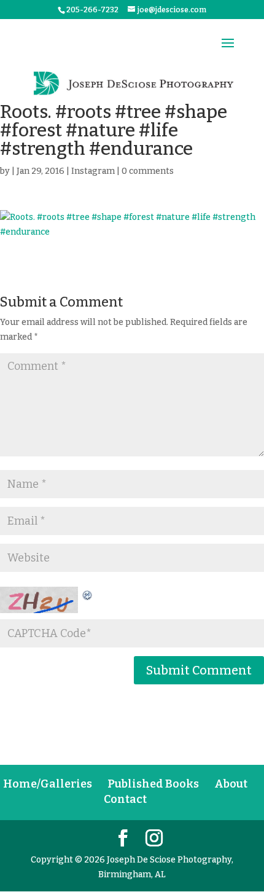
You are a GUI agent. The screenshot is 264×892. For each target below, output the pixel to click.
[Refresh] (88, 594)
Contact (125, 799)
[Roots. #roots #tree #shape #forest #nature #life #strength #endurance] (132, 225)
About (230, 784)
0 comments (148, 171)
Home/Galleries (47, 784)
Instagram (93, 171)
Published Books (153, 784)
